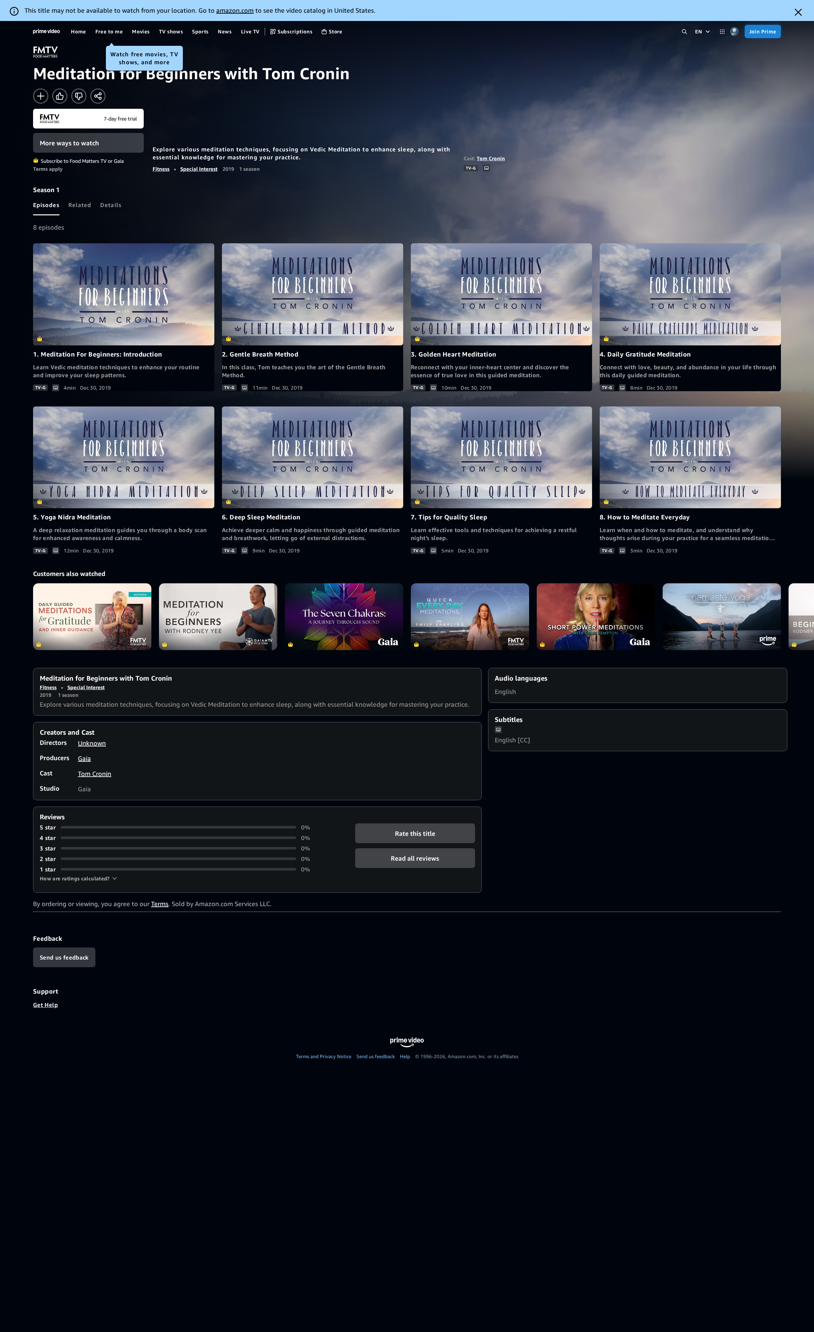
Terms (160, 903)
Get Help (45, 1004)
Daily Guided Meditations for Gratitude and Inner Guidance (92, 616)
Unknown (92, 743)
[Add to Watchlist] (40, 96)
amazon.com (235, 10)
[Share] (98, 96)
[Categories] (722, 32)
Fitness (161, 169)
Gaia (84, 758)
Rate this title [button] (415, 833)
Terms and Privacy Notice (323, 1056)
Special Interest (198, 169)
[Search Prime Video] (684, 32)
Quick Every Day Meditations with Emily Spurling (470, 616)
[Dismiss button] (798, 12)
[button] (78, 878)
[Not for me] (78, 96)
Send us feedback (375, 1056)
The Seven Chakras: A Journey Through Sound (344, 616)
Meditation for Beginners (218, 616)
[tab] (46, 204)
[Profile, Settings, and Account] (734, 32)
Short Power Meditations (596, 616)
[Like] (59, 96)
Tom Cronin (491, 158)
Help (405, 1056)
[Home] (46, 31)
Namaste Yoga (722, 616)
